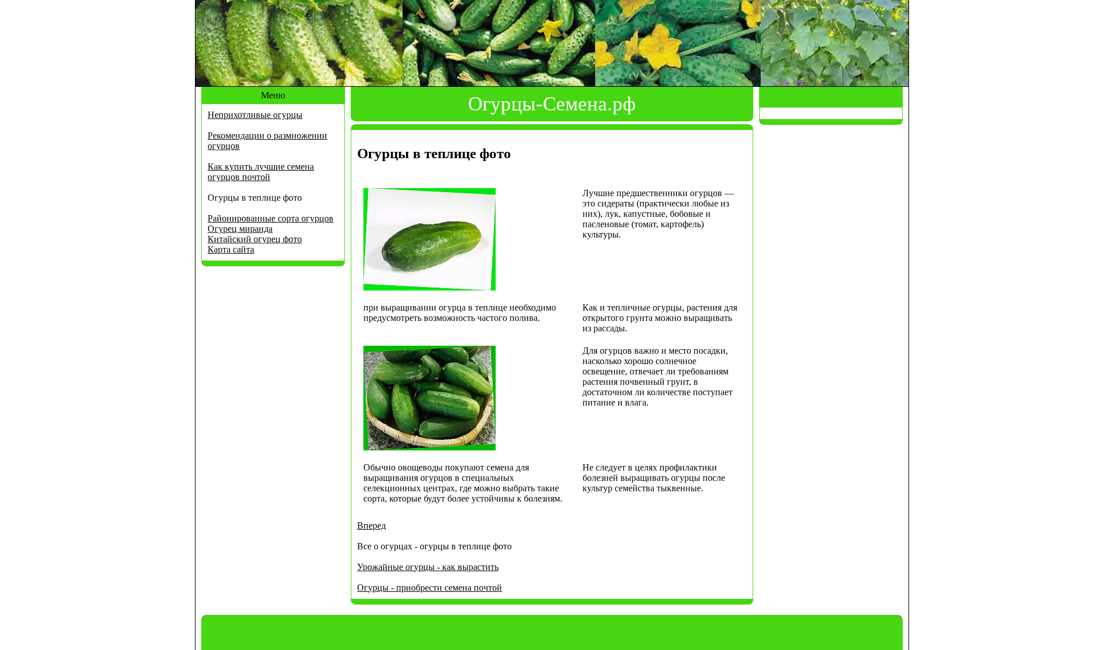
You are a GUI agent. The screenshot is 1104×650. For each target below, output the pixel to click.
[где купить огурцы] (429, 447)
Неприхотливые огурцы (255, 115)
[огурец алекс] (429, 287)
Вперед (371, 525)
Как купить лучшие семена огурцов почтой (261, 172)
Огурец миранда (240, 229)
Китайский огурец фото (255, 239)
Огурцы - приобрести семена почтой (429, 587)
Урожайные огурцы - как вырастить (428, 567)
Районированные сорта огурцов (271, 218)
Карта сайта (231, 249)
